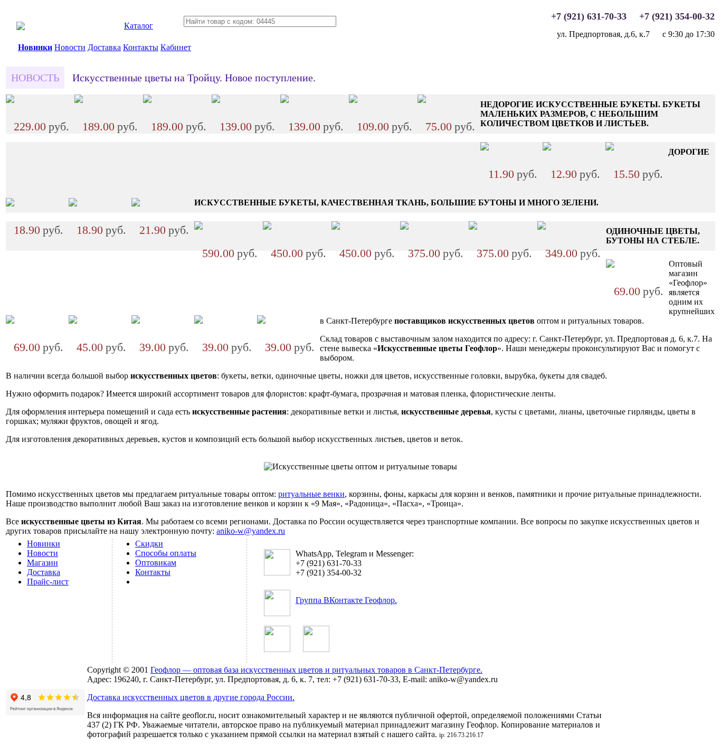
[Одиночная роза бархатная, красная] (198, 320)
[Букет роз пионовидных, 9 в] (404, 226)
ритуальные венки (311, 493)
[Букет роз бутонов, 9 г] (216, 100)
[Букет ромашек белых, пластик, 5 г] (609, 147)
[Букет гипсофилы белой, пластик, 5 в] (422, 100)
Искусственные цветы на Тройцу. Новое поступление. (194, 77)
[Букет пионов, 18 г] (78, 100)
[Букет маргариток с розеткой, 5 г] (135, 203)
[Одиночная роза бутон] (10, 320)
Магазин (42, 562)
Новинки (35, 47)
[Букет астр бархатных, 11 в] (10, 100)
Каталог (138, 25)
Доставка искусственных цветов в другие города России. (191, 697)
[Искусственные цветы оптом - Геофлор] (20, 27)
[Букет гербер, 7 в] (284, 100)
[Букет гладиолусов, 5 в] (267, 226)
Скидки (149, 543)
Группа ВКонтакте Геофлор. (346, 600)
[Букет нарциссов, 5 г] (484, 147)
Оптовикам (155, 562)
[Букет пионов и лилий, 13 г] (147, 100)
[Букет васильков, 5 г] (10, 203)
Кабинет (175, 47)
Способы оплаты (165, 553)
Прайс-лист (48, 581)
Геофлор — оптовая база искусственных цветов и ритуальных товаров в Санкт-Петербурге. (316, 669)
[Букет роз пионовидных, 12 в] (473, 226)
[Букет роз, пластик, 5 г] (547, 147)
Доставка (104, 47)
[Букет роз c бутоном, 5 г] (335, 226)
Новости (70, 47)
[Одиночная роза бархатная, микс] (261, 320)
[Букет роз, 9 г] (198, 226)
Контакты (140, 47)
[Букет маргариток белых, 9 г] (353, 100)
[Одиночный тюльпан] (135, 320)
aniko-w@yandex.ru (250, 530)
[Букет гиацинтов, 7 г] (541, 226)
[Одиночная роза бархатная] (610, 264)
